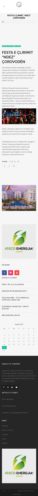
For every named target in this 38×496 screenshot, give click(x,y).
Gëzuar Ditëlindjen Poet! (14, 291)
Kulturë (4, 439)
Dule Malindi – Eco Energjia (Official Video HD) (15, 412)
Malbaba (4, 443)
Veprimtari (5, 434)
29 (29, 344)
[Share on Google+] (15, 161)
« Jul (3, 350)
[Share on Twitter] (12, 161)
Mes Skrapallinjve (11, 315)
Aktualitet (5, 426)
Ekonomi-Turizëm (7, 430)
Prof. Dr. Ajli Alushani (13, 284)
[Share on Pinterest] (18, 161)
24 (4, 344)
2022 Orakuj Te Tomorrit (11, 490)
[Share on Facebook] (9, 161)
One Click (22, 494)
